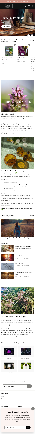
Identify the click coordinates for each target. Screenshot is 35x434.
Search (3, 401)
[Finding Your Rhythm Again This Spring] (17, 228)
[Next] (32, 35)
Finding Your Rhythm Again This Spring (17, 238)
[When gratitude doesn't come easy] (7, 275)
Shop (2, 396)
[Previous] (28, 35)
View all (31, 40)
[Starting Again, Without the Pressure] (7, 257)
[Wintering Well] (7, 266)
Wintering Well (19, 264)
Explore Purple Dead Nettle (9, 133)
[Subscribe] (28, 427)
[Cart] (29, 6)
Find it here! (6, 26)
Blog (2, 398)
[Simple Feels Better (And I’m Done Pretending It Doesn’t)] (7, 248)
